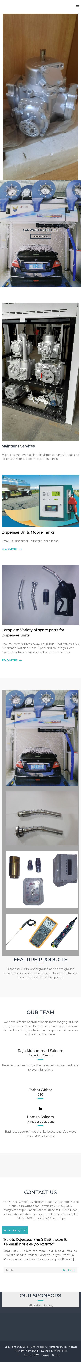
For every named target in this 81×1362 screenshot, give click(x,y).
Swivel (45, 1354)
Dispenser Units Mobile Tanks (28, 532)
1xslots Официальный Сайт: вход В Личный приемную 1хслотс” (35, 1241)
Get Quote (40, 206)
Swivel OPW (31, 1354)
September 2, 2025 (15, 1230)
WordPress (60, 1350)
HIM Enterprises (35, 1346)
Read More (69, 1270)
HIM (11, 1270)
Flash (17, 1350)
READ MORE (9, 549)
